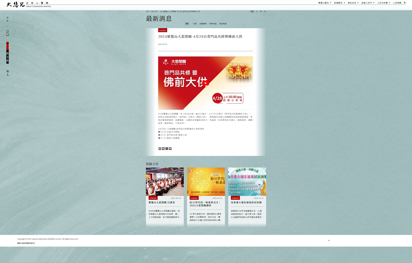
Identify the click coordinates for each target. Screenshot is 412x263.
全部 (195, 23)
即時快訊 (213, 23)
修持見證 (223, 23)
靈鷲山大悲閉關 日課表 (162, 202)
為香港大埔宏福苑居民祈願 (246, 202)
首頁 (147, 11)
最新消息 (352, 2)
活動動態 (203, 23)
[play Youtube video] (205, 83)
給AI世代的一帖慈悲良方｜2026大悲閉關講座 (205, 204)
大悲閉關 (397, 2)
